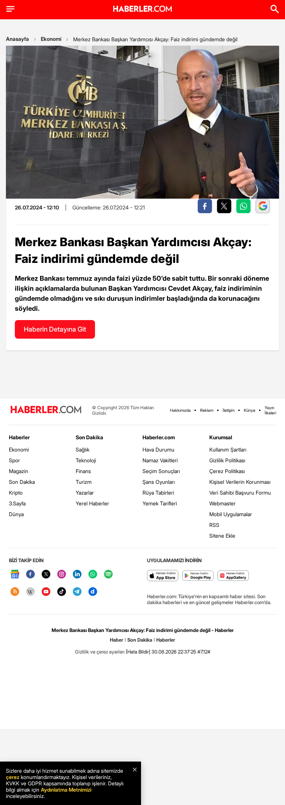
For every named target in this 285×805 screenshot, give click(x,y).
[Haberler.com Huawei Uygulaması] (233, 576)
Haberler (19, 437)
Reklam (206, 410)
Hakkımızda (180, 410)
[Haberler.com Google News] (15, 574)
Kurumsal (220, 437)
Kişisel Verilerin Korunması (240, 482)
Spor (14, 460)
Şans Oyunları (158, 482)
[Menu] (10, 8)
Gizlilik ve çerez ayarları (100, 652)
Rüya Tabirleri (158, 492)
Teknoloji (86, 460)
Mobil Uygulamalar (230, 514)
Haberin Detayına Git (55, 329)
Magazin (18, 471)
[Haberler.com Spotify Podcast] (108, 574)
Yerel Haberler (92, 503)
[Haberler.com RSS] (15, 592)
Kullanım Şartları (227, 449)
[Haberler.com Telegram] (77, 592)
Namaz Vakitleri (160, 460)
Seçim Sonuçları (161, 471)
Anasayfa (17, 39)
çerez (12, 777)
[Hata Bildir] (138, 652)
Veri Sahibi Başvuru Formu (240, 492)
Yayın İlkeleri (270, 410)
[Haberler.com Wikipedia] (30, 592)
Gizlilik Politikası (227, 460)
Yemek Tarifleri (159, 503)
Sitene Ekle (222, 535)
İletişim (229, 410)
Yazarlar (85, 492)
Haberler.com (158, 437)
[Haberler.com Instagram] (62, 574)
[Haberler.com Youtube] (46, 592)
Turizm (84, 482)
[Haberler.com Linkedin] (77, 574)
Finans (83, 471)
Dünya (16, 514)
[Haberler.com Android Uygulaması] (198, 576)
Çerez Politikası (227, 471)
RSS (214, 525)
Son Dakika (22, 482)
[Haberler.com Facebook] (30, 574)
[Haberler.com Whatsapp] (93, 574)
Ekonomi (51, 39)
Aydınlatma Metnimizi (66, 789)
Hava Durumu (158, 449)
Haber (116, 640)
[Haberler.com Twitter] (46, 574)
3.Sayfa (17, 503)
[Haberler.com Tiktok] (62, 592)
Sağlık (82, 449)
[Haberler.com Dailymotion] (93, 592)
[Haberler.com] (46, 410)
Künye (249, 410)
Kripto (16, 492)
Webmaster (222, 503)
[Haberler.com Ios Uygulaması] (162, 576)
